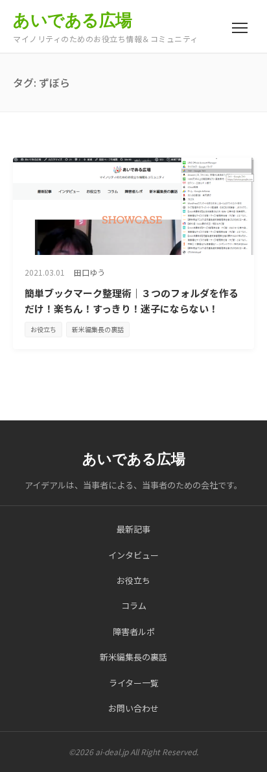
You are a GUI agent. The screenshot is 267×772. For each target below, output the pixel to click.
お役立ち (43, 329)
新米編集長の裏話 (98, 329)
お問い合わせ (133, 708)
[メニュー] (240, 28)
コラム (133, 605)
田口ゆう (89, 272)
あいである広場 (72, 20)
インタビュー (133, 555)
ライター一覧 (134, 683)
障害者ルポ (134, 631)
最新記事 (133, 529)
